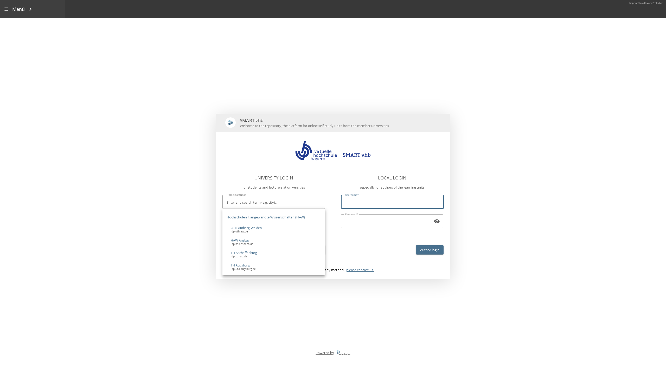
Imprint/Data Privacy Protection (646, 3)
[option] (273, 229)
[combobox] (274, 202)
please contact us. (360, 270)
